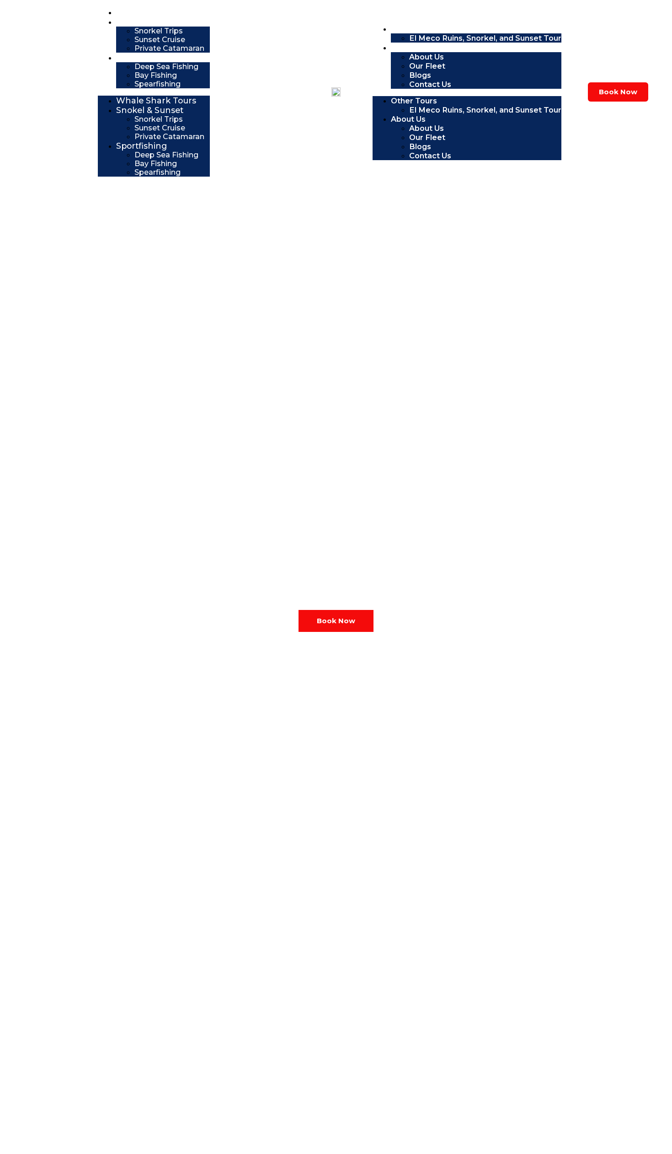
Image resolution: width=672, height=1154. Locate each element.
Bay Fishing (155, 75)
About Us (412, 47)
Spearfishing (157, 84)
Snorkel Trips (158, 31)
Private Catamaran (169, 48)
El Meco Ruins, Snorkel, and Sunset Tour (485, 38)
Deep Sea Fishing (166, 66)
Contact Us (430, 84)
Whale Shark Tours (159, 12)
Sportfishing (145, 57)
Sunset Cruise (159, 39)
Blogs (420, 75)
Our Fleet (427, 65)
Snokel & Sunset (153, 22)
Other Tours (418, 28)
